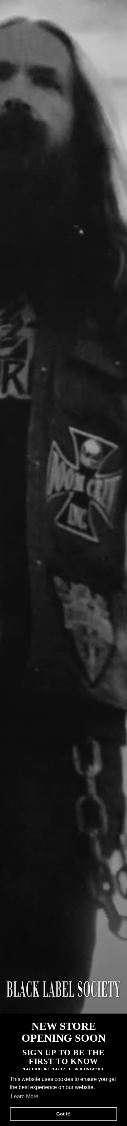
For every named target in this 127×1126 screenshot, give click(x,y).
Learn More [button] (24, 1096)
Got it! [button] (63, 1114)
